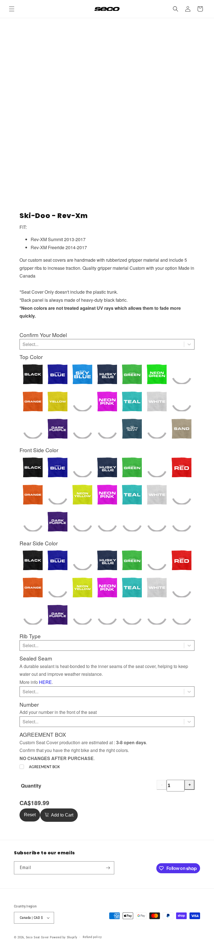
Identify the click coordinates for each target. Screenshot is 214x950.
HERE (45, 682)
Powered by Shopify (63, 937)
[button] (12, 9)
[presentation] (43, 335)
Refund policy (92, 937)
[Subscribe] (108, 867)
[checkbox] (40, 767)
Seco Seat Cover (37, 937)
